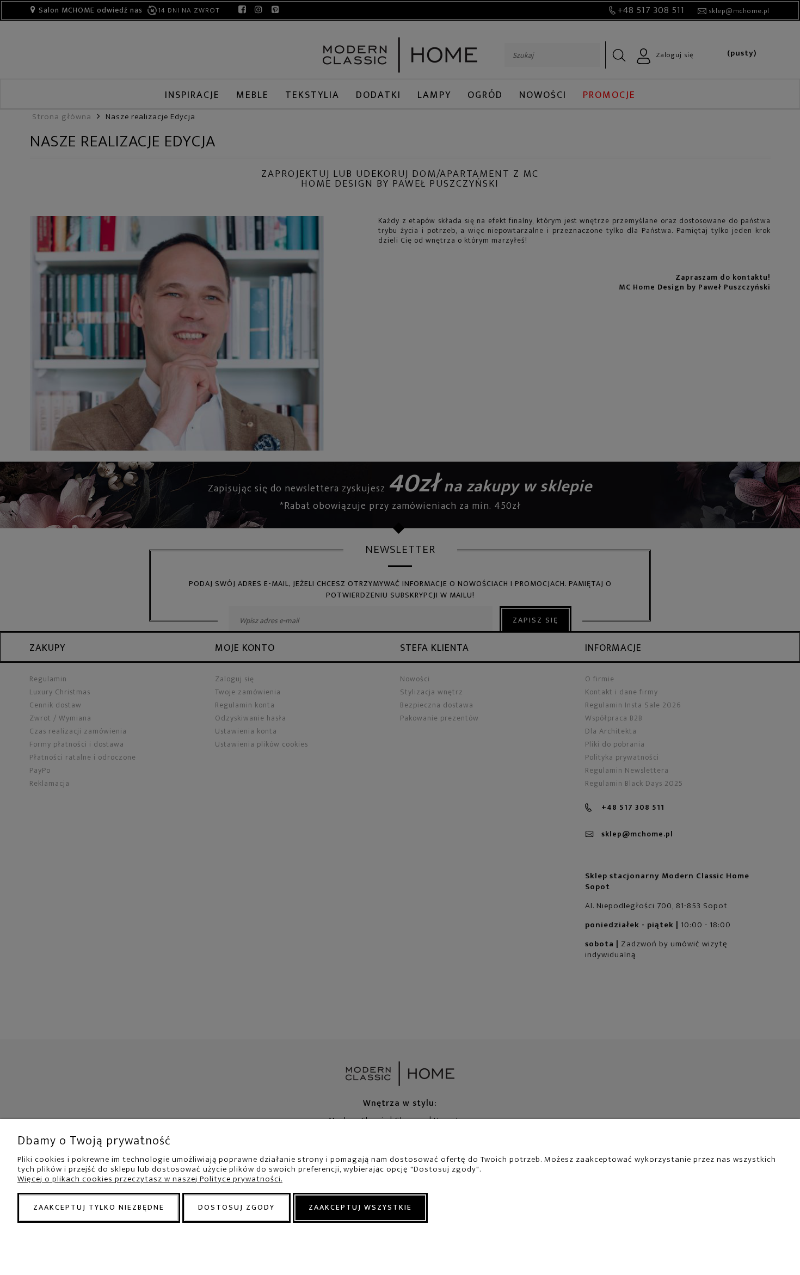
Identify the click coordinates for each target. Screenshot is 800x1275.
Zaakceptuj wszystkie (360, 1207)
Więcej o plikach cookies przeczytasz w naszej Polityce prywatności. (149, 1179)
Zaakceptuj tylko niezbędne (98, 1207)
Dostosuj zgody (236, 1207)
